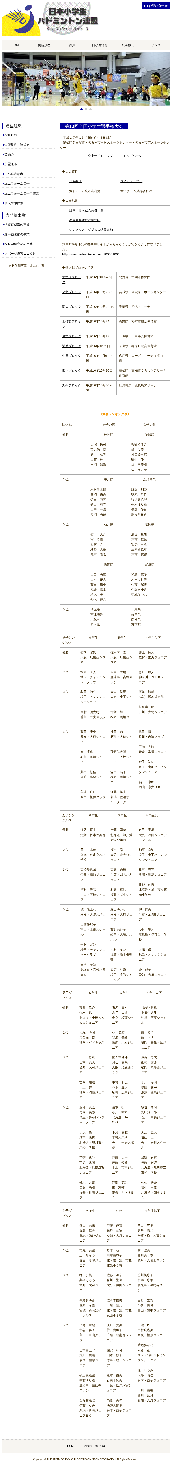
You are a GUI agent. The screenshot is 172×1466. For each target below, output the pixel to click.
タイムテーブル (131, 181)
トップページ (132, 156)
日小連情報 (100, 45)
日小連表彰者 (13, 174)
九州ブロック (71, 385)
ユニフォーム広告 (17, 183)
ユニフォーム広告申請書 (21, 193)
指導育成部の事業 (17, 224)
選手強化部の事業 (17, 234)
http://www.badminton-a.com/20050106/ (90, 254)
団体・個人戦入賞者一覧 (86, 210)
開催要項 (75, 181)
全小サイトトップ (100, 156)
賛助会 (9, 154)
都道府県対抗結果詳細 (84, 220)
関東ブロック (71, 307)
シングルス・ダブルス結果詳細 (91, 230)
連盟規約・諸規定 (17, 145)
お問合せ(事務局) (94, 1446)
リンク (156, 45)
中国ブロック (71, 355)
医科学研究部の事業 (18, 244)
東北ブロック (71, 292)
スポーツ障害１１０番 (20, 253)
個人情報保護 (13, 203)
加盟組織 (10, 164)
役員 (72, 45)
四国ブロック (71, 370)
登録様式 (128, 45)
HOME (16, 45)
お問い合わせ (158, 6)
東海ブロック (71, 336)
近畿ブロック (71, 346)
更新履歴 (44, 45)
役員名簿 (10, 135)
